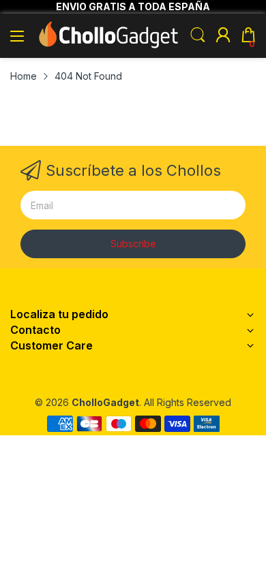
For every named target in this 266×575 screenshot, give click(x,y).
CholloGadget (105, 402)
